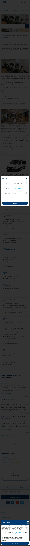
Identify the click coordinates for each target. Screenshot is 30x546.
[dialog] (15, 532)
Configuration (19, 532)
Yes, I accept (15, 543)
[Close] (27, 178)
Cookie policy (18, 534)
